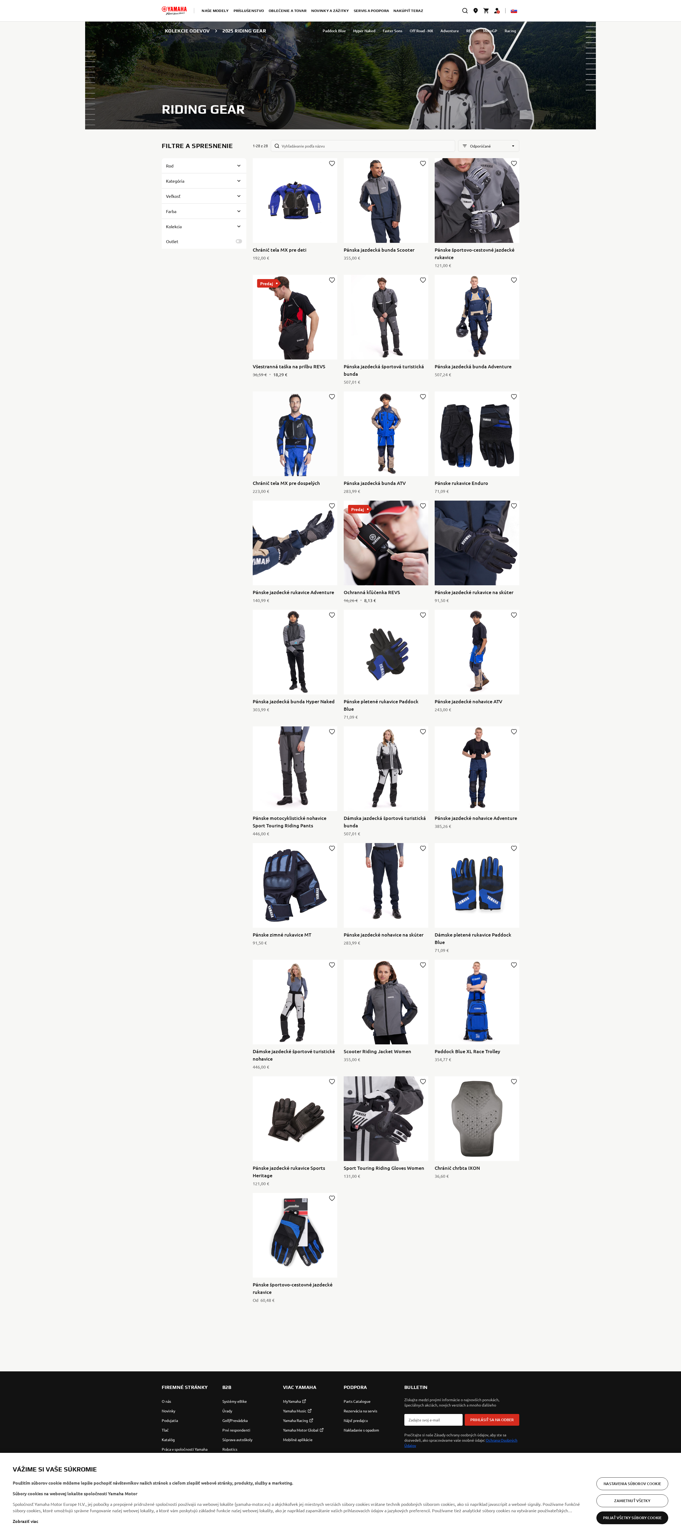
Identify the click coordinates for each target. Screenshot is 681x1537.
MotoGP (490, 30)
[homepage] (174, 10)
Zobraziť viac (25, 1521)
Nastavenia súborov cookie (632, 1483)
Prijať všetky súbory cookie (632, 1517)
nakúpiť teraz (408, 11)
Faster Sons (392, 30)
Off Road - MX (421, 30)
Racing (510, 30)
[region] (340, 1495)
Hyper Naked (364, 30)
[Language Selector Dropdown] (514, 10)
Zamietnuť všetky (632, 1500)
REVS (471, 30)
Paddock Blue (334, 30)
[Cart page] (486, 10)
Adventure (450, 30)
